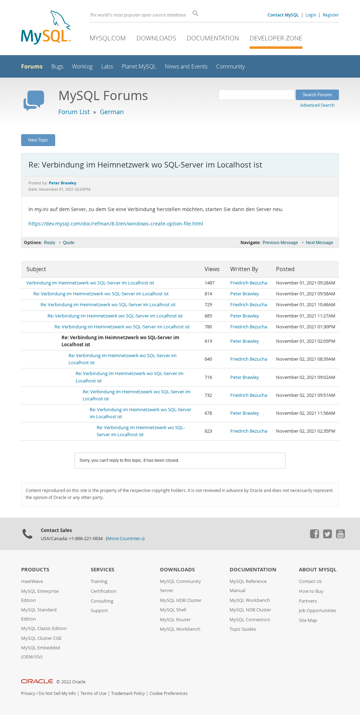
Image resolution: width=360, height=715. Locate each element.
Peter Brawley (244, 294)
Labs (107, 66)
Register (331, 15)
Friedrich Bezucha (248, 283)
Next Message (319, 242)
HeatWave (32, 581)
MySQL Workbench (180, 629)
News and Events (186, 66)
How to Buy (311, 591)
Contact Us (310, 581)
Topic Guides (243, 629)
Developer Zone (276, 38)
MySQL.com (108, 38)
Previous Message (280, 242)
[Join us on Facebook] (314, 536)
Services (102, 569)
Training (99, 581)
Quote (69, 242)
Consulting (102, 601)
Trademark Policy (128, 693)
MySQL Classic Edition (44, 628)
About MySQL (317, 569)
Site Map (308, 620)
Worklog (82, 66)
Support (99, 611)
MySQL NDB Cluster (180, 600)
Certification (103, 591)
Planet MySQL (139, 66)
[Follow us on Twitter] (327, 536)
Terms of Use (94, 693)
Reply (49, 242)
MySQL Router (175, 620)
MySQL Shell (173, 610)
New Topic (38, 140)
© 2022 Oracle (70, 682)
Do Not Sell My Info (57, 693)
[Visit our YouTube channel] (340, 536)
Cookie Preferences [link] (168, 693)
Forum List (74, 111)
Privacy (28, 693)
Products (35, 569)
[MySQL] (46, 28)
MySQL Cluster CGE (41, 638)
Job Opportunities (317, 611)
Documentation (213, 38)
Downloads (156, 38)
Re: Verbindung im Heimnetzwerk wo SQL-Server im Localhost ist (101, 294)
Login (311, 15)
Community (230, 66)
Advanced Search (317, 105)
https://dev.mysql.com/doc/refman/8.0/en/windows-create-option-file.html (115, 224)
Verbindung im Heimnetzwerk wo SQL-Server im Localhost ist (90, 283)
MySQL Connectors (250, 620)
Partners (308, 601)
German (112, 111)
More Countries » (125, 539)
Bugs (57, 66)
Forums (32, 66)
